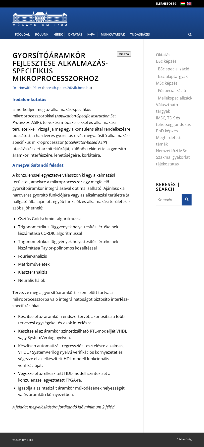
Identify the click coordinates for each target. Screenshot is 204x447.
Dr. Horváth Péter (26, 87)
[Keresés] (189, 34)
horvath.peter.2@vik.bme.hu (67, 87)
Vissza (124, 54)
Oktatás (163, 54)
